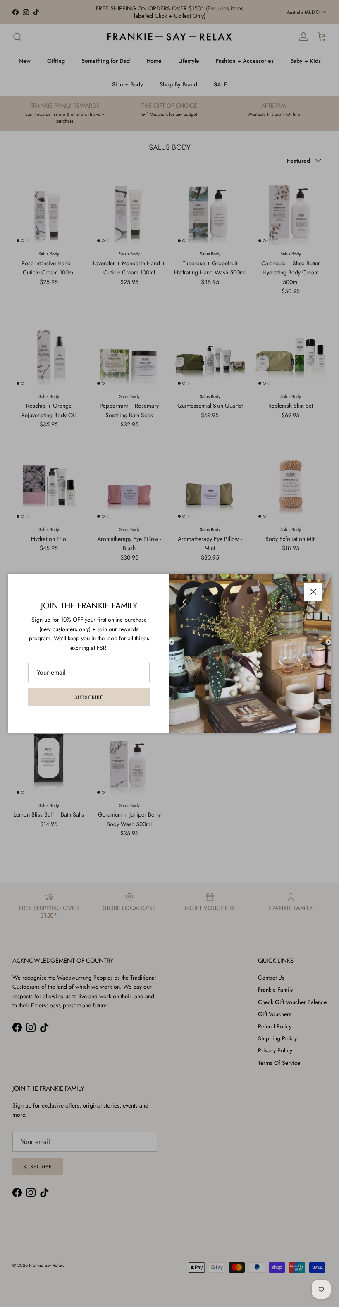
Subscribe (88, 697)
